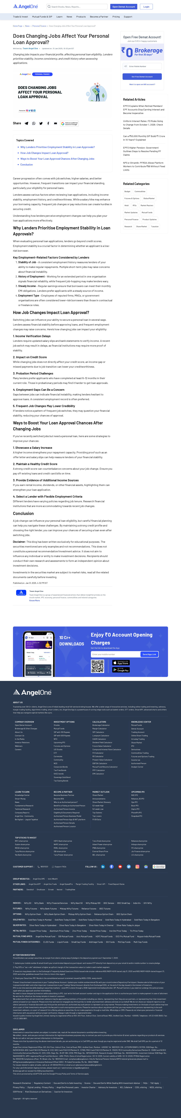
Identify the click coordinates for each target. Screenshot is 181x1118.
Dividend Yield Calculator (102, 742)
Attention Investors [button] (24, 955)
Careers (18, 749)
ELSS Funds (48, 942)
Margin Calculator (99, 728)
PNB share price (98, 848)
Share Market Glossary (101, 802)
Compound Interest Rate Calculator (106, 749)
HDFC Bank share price (63, 841)
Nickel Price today (98, 931)
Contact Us (19, 735)
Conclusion (26, 164)
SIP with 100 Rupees (62, 732)
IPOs (134, 205)
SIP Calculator (98, 732)
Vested (59, 889)
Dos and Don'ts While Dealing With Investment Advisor (116, 1083)
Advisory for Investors (107, 1087)
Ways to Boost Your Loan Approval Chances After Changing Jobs (57, 158)
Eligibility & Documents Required (67, 812)
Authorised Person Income (64, 809)
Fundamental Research (24, 805)
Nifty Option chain (33, 914)
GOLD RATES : (19, 919)
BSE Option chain (124, 914)
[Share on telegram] (26, 123)
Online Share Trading (139, 735)
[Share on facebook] (48, 123)
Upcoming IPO (59, 742)
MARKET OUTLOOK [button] (100, 792)
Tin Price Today (136, 931)
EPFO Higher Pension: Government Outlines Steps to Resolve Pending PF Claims (142, 151)
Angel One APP (35, 884)
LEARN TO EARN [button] (22, 792)
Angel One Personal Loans (68, 1087)
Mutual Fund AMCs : (23, 936)
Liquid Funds (62, 942)
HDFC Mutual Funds (104, 936)
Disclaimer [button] (19, 1029)
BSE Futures (105, 908)
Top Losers (96, 816)
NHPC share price (61, 844)
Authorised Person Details (64, 823)
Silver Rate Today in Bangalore (72, 925)
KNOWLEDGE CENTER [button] (141, 722)
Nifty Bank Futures (48, 908)
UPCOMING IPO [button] (138, 792)
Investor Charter (88, 1087)
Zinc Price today (79, 931)
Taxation (154, 226)
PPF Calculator (98, 770)
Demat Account (137, 729)
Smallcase (41, 889)
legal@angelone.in (82, 1068)
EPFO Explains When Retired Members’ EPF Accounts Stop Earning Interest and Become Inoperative (143, 109)
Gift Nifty (148, 903)
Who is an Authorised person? (66, 802)
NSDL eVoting (156, 1087)
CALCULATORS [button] (99, 722)
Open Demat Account (123, 6)
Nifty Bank (39, 903)
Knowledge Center (22, 795)
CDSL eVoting (141, 1087)
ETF (55, 753)
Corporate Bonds (61, 767)
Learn (59, 16)
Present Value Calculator (102, 760)
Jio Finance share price (140, 851)
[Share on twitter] (41, 123)
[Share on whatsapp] (33, 123)
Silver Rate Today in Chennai (101, 925)
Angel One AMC (39, 879)
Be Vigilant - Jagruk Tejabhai (26, 819)
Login (146, 6)
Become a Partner (99, 16)
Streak (51, 889)
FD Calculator (97, 753)
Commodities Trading (140, 753)
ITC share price (137, 848)
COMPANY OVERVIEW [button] (24, 722)
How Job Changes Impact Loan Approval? (44, 152)
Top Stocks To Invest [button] (26, 837)
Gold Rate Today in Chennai (90, 919)
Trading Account (138, 732)
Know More (34, 600)
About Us (19, 732)
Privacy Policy (61, 1074)
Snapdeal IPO (136, 816)
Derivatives (135, 749)
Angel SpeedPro (66, 884)
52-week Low (97, 809)
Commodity (58, 760)
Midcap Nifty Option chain (79, 914)
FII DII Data (96, 819)
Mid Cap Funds (124, 942)
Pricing (116, 16)
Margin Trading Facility (85, 884)
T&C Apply (154, 1083)
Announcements (98, 799)
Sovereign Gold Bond (62, 777)
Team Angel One (30, 48)
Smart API (101, 884)
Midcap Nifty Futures (69, 908)
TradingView (70, 889)
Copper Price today (38, 931)
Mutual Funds (147, 212)
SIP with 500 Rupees (62, 735)
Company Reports (22, 812)
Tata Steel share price (101, 841)
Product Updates (150, 219)
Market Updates (131, 212)
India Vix (137, 903)
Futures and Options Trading (142, 756)
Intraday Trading (138, 739)
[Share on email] (55, 123)
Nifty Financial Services (57, 903)
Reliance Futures (88, 908)
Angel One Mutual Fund (45, 936)
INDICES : (17, 903)
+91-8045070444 (57, 1065)
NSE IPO (134, 795)
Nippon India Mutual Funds (148, 936)
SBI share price (60, 851)
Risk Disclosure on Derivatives (38, 1091)
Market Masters (147, 205)
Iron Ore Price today (118, 931)
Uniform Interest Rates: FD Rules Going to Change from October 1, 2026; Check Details (143, 125)
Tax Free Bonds (60, 770)
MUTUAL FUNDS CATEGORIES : (27, 942)
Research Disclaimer (22, 1083)
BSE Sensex (108, 903)
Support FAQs (60, 866)
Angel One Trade (50, 884)
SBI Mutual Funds (65, 936)
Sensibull (30, 889)
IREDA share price (22, 848)
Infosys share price (138, 844)
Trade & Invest (20, 16)
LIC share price (137, 855)
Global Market (149, 198)
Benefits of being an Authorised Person (69, 805)
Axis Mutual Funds (84, 936)
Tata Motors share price (24, 851)
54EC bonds (59, 774)
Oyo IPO (134, 802)
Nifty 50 (27, 903)
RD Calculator (97, 756)
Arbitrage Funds (96, 942)
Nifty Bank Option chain (54, 914)
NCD (55, 763)
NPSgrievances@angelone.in (24, 1062)
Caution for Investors (63, 1091)
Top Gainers (97, 812)
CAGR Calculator (99, 739)
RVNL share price (60, 848)
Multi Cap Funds (140, 942)
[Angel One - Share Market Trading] (25, 7)
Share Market (141, 226)
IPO (132, 746)
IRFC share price (21, 841)
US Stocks (58, 749)
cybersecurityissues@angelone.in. (88, 1065)
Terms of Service (77, 1074)
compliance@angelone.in (79, 1059)
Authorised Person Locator (65, 826)
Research (128, 226)
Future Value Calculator (101, 746)
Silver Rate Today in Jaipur (128, 925)
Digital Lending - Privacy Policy (40, 1087)
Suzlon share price (22, 844)
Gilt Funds (110, 942)
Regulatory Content (42, 1083)
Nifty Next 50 (77, 903)
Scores (87, 1083)
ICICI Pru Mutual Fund (125, 936)
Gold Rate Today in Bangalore (147, 919)
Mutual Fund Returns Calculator (105, 767)
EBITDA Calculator (99, 763)
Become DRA (59, 799)
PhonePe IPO (136, 812)
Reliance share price (139, 841)
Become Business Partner (64, 795)
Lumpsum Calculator (100, 735)
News (69, 16)
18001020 (44, 866)
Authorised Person (138, 763)
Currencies (58, 756)
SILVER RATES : (20, 925)
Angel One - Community (24, 816)
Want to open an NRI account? (142, 84)
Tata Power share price (63, 855)
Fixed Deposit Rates (116, 884)
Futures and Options (62, 746)
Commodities (140, 191)
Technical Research (22, 809)
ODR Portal (17, 1091)
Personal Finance (131, 219)
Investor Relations (22, 742)
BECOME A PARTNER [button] (63, 792)
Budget (127, 191)
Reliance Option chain (103, 914)
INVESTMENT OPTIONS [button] (64, 722)
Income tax (135, 760)
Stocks (57, 725)
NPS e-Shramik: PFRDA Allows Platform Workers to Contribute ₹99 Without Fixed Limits (144, 166)
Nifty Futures (31, 908)
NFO (55, 739)
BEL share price (98, 855)
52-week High (97, 805)
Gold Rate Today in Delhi (65, 919)
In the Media (19, 739)
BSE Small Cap (123, 903)
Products (81, 16)
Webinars (18, 746)
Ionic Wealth (53, 879)
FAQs (145, 1083)
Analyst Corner (137, 767)
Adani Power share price (102, 844)
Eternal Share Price (100, 851)
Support (128, 16)
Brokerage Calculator (101, 725)
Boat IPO (134, 805)
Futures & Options (132, 198)
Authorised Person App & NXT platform (69, 819)
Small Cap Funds (78, 942)
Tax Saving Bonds (61, 781)
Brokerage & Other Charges (26, 728)
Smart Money (20, 799)
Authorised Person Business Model (67, 816)
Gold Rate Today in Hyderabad (118, 919)
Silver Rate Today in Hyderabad (42, 925)
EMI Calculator (98, 774)
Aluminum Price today (59, 931)
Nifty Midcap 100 (93, 903)
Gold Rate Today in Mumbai (40, 919)
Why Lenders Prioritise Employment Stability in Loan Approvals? (57, 147)
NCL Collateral (126, 1087)
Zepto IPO (135, 809)
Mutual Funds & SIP (42, 16)
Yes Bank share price (23, 855)
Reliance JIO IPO (137, 799)
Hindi (127, 205)
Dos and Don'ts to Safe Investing (68, 1083)
